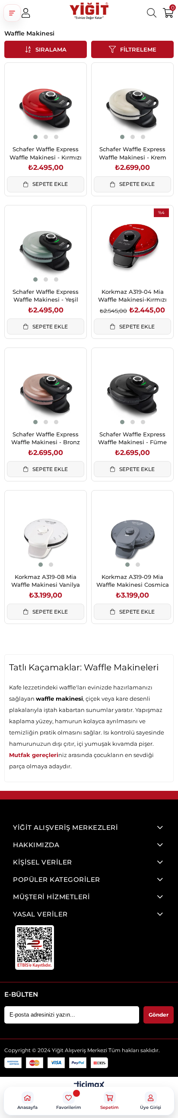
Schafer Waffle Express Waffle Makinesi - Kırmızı (46, 153)
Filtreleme (138, 49)
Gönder (158, 1014)
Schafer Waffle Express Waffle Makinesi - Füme (132, 438)
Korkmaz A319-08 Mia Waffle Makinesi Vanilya (45, 580)
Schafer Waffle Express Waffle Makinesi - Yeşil (46, 295)
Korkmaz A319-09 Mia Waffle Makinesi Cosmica (132, 580)
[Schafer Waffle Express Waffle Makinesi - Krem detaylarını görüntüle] (132, 104)
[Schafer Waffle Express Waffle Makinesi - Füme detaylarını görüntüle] (132, 389)
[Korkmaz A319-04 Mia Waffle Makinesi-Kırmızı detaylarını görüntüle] (132, 246)
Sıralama (51, 49)
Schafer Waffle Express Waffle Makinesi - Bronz (45, 438)
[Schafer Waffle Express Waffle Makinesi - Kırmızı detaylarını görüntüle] (45, 104)
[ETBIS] (34, 947)
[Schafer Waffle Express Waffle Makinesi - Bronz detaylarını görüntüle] (45, 389)
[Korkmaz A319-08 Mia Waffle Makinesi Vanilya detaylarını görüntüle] (45, 531)
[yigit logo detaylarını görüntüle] (89, 13)
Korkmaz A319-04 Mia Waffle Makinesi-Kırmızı (132, 295)
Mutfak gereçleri (33, 754)
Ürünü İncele (55, 124)
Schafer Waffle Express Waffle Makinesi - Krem (132, 153)
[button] (12, 13)
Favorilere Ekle (36, 124)
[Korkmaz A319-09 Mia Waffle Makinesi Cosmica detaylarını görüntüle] (132, 531)
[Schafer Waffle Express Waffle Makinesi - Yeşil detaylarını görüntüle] (45, 246)
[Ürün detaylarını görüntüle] (89, 1085)
